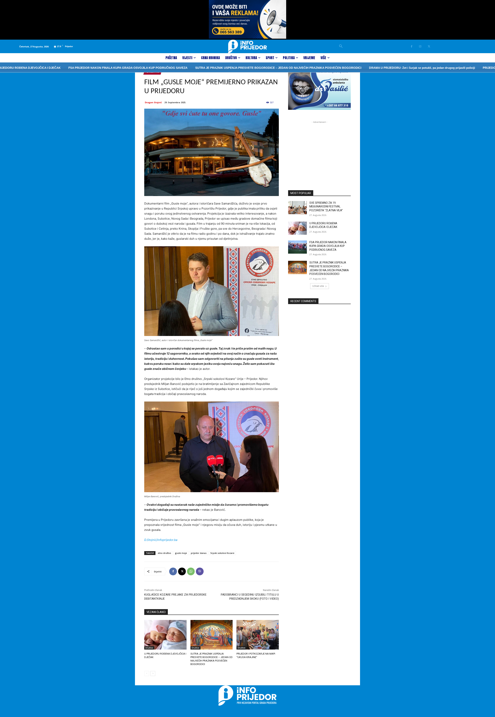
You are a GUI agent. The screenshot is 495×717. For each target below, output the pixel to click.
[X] (429, 46)
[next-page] (152, 673)
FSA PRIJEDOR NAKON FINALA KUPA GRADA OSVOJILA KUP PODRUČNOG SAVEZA (98, 67)
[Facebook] (411, 46)
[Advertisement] (319, 148)
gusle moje (181, 553)
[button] (341, 46)
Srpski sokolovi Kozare (222, 553)
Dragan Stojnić (153, 102)
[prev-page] (146, 673)
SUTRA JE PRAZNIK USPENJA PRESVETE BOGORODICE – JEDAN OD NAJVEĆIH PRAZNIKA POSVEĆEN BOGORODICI (249, 67)
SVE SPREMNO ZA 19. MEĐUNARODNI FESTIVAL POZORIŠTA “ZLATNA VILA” (326, 206)
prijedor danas (199, 553)
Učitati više (318, 286)
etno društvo (164, 553)
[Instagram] (420, 46)
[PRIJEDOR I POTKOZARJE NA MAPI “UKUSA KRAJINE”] (257, 635)
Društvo (149, 647)
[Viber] (200, 571)
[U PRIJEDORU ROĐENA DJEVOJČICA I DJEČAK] (165, 635)
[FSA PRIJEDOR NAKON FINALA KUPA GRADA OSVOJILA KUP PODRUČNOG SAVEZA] (297, 247)
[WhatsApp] (191, 571)
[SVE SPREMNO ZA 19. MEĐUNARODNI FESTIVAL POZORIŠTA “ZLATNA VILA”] (297, 207)
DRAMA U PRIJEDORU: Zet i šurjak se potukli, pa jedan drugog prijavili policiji (393, 67)
